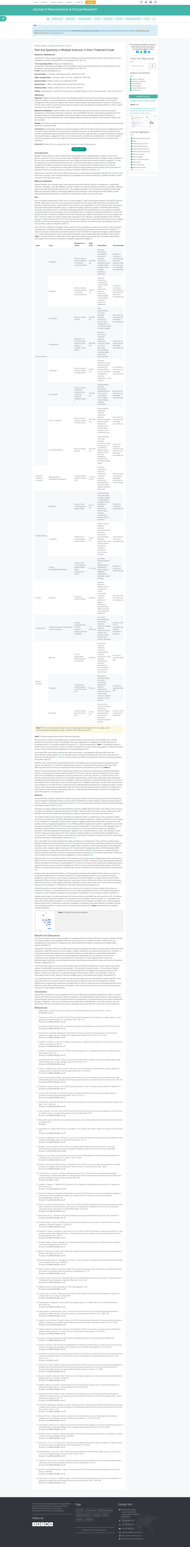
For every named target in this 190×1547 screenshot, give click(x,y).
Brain (135, 141)
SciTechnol (87, 1530)
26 (108, 787)
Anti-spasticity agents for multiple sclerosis (84, 1302)
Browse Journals (57, 2)
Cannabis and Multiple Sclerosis (78, 1338)
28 (77, 803)
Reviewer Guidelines (139, 81)
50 (110, 951)
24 (40, 776)
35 (74, 838)
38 (89, 855)
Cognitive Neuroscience (141, 149)
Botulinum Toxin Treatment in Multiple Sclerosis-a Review (86, 1184)
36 (69, 843)
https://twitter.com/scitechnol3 (132, 1539)
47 (117, 893)
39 (91, 855)
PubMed (42, 1013)
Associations (137, 86)
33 (69, 824)
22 (75, 773)
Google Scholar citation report (143, 101)
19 (63, 755)
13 (64, 227)
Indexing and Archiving (133, 19)
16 (109, 234)
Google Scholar (45, 1022)
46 (98, 885)
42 (75, 863)
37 (71, 843)
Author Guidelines (138, 79)
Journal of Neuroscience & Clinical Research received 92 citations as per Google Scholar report (142, 110)
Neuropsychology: (139, 167)
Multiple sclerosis (85, 1011)
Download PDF (79, 149)
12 (62, 219)
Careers (79, 1519)
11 (112, 212)
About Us (44, 2)
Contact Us (79, 2)
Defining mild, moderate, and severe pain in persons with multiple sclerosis (93, 1102)
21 (52, 765)
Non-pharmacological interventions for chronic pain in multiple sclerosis (88, 1222)
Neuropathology (138, 165)
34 (56, 819)
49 (89, 906)
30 (71, 811)
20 (49, 759)
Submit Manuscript (84, 19)
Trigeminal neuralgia (103, 1129)
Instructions (70, 19)
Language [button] (90, 2)
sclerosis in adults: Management (55, 1287)
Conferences (136, 90)
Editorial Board (57, 19)
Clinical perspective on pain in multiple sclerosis (86, 1086)
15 (38, 234)
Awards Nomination (143, 96)
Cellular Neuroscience (140, 144)
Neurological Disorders (141, 159)
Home (36, 2)
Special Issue (108, 19)
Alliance (105, 1515)
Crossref (49, 1013)
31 (111, 813)
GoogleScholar (44, 1082)
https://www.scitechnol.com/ (131, 1536)
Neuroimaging (138, 157)
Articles (97, 19)
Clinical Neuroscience (140, 146)
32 (54, 819)
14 (36, 234)
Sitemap (69, 2)
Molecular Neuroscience (141, 151)
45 (43, 880)
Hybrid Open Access (84, 1515)
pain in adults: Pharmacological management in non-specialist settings (72, 1120)
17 (91, 239)
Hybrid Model (136, 83)
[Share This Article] (137, 52)
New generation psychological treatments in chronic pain (86, 1215)
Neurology (136, 162)
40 (72, 863)
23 (107, 773)
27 (62, 792)
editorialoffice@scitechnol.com (132, 1532)
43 (116, 865)
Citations (119, 19)
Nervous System (138, 154)
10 (95, 205)
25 (47, 782)
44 (72, 876)
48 (49, 903)
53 (65, 971)
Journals (80, 1510)
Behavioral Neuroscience (141, 138)
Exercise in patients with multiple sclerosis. (100, 1469)
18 (87, 749)
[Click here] (143, 121)
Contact (147, 19)
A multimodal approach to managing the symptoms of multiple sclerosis (95, 1051)
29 (60, 805)
